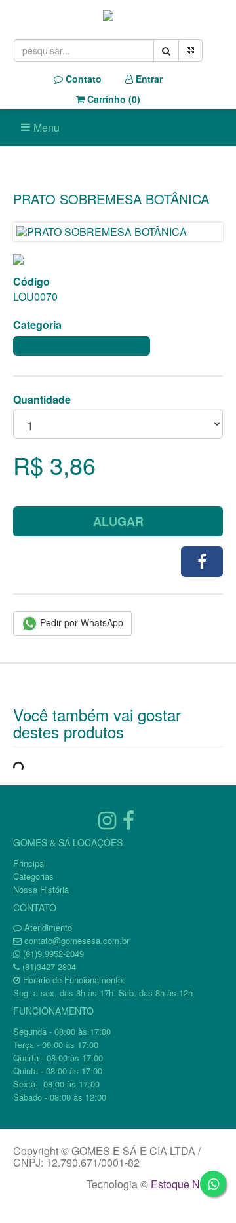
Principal (29, 863)
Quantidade (42, 399)
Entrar (148, 78)
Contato (82, 78)
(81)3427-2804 (49, 966)
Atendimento (47, 927)
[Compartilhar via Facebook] (202, 561)
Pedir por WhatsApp (80, 622)
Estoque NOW (184, 1184)
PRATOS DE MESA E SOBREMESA (81, 346)
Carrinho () (112, 98)
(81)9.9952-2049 (53, 953)
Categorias (33, 876)
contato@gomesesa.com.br (76, 940)
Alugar (118, 521)
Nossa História (41, 889)
